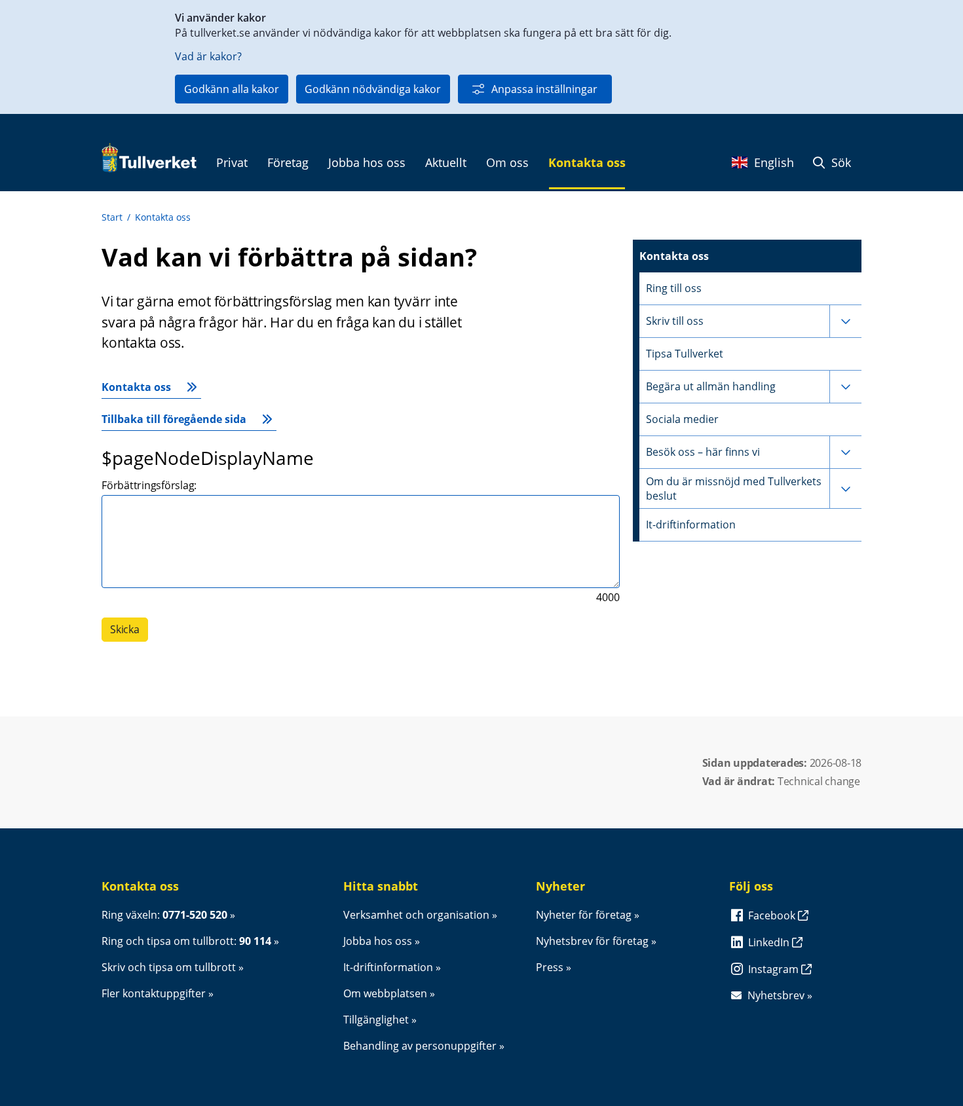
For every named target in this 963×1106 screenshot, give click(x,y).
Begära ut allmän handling (711, 386)
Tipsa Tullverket (684, 353)
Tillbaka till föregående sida (174, 419)
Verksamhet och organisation (416, 915)
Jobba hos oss (377, 941)
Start (112, 217)
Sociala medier (682, 419)
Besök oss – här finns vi (703, 452)
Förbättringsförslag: (149, 485)
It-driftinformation (691, 524)
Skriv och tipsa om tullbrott (169, 967)
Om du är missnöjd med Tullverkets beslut (733, 488)
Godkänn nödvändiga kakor (373, 89)
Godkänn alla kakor (231, 89)
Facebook (773, 915)
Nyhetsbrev (775, 995)
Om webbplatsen (385, 993)
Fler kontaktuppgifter (154, 993)
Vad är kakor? (208, 56)
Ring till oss (674, 288)
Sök (839, 162)
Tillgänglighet (376, 1019)
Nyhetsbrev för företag (592, 941)
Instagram (774, 969)
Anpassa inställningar (544, 89)
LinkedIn (770, 942)
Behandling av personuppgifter (420, 1046)
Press (549, 967)
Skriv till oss (675, 321)
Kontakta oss (163, 217)
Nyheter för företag (584, 915)
